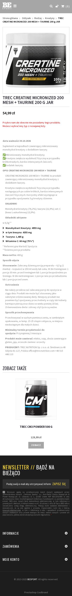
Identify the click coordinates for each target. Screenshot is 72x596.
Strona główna (10, 18)
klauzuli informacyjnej (12, 510)
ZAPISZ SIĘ (59, 484)
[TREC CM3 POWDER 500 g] (36, 399)
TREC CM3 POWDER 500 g (36, 426)
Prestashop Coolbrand (36, 592)
